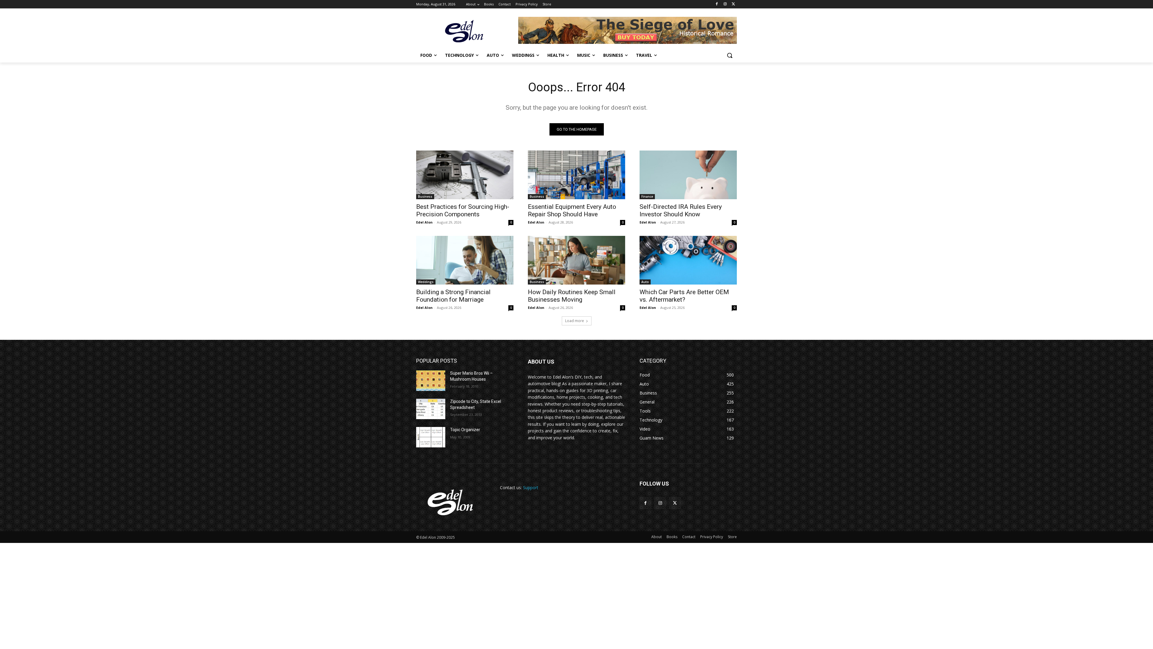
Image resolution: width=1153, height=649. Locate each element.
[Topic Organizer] (430, 437)
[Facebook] (716, 4)
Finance (647, 196)
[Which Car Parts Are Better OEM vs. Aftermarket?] (688, 260)
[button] (729, 55)
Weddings (426, 282)
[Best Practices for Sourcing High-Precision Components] (464, 175)
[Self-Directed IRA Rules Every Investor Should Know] (688, 175)
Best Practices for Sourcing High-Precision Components (462, 210)
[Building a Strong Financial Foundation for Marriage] (464, 260)
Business (425, 196)
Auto (645, 282)
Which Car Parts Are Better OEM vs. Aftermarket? (684, 295)
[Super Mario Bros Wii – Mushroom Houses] (430, 380)
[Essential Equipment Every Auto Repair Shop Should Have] (576, 175)
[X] (733, 4)
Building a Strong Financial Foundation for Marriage (453, 295)
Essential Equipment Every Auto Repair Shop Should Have (572, 210)
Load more (574, 320)
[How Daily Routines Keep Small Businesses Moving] (576, 260)
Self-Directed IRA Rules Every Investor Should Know (681, 210)
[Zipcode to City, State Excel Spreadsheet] (430, 409)
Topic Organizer (465, 429)
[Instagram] (725, 4)
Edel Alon (424, 222)
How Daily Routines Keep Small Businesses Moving (572, 295)
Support (530, 487)
